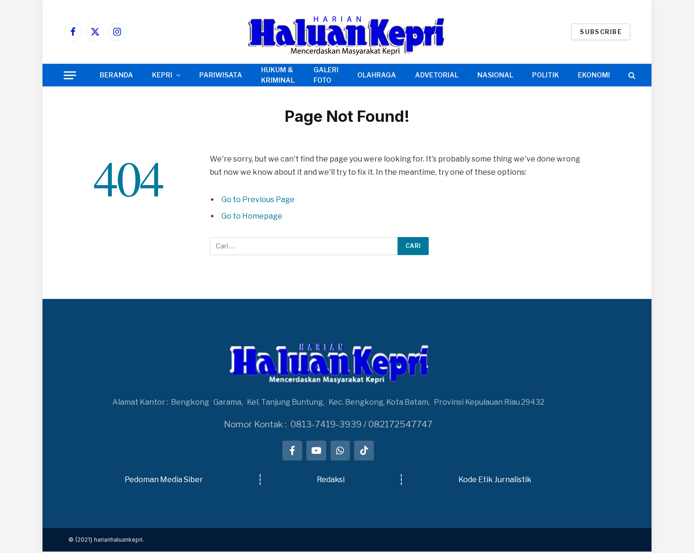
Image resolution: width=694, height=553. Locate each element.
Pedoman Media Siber (164, 479)
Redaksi (331, 479)
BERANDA (116, 75)
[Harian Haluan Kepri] (347, 32)
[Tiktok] (364, 450)
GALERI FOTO (326, 75)
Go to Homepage (251, 216)
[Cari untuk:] (304, 246)
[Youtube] (316, 450)
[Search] (630, 75)
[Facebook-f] (292, 450)
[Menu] (70, 75)
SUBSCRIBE (601, 31)
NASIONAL (495, 75)
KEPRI (162, 75)
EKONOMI (594, 75)
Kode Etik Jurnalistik (495, 479)
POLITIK (545, 75)
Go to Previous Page (258, 199)
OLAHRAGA (376, 75)
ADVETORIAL (436, 75)
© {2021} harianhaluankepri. (106, 539)
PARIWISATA (220, 75)
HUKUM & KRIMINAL (278, 75)
